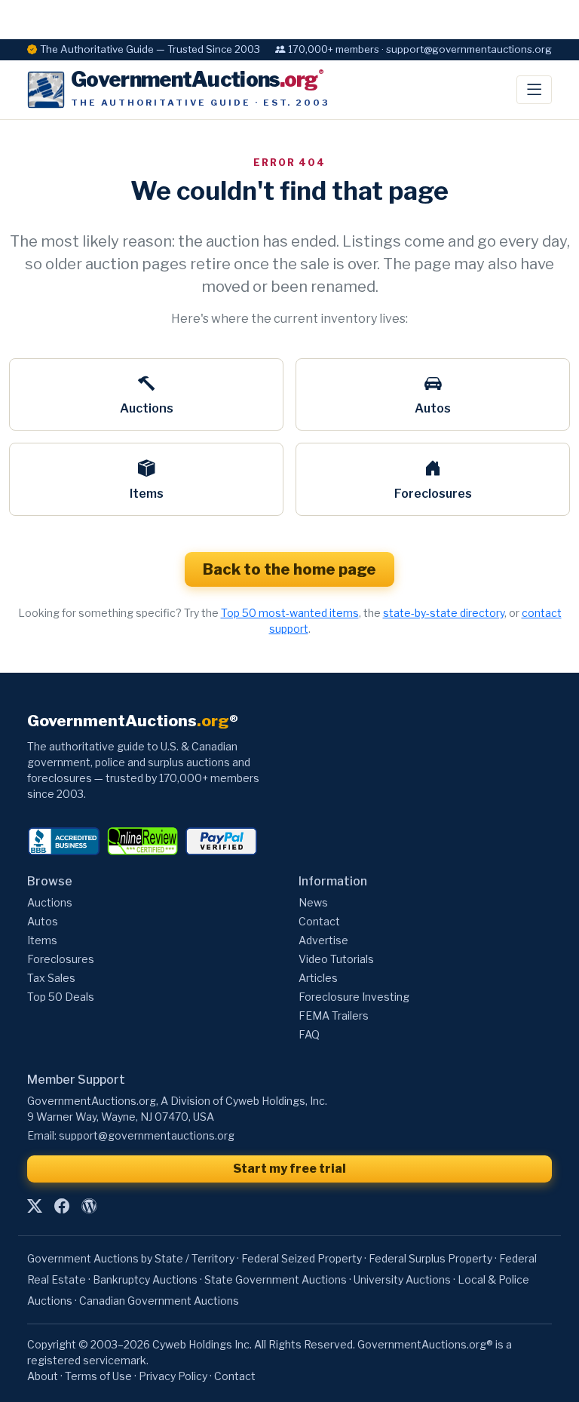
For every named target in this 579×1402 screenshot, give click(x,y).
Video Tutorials (336, 959)
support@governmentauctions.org (146, 1135)
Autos (433, 408)
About (42, 1376)
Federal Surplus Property (430, 1258)
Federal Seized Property (301, 1258)
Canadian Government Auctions (159, 1300)
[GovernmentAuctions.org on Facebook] (61, 1206)
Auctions (146, 408)
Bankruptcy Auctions (145, 1279)
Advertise (323, 940)
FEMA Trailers (334, 1015)
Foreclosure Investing (354, 996)
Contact (319, 921)
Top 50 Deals (60, 996)
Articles (318, 977)
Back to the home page (289, 569)
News (313, 902)
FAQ (309, 1034)
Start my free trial (289, 1168)
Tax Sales (51, 977)
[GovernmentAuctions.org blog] (88, 1206)
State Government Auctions (275, 1279)
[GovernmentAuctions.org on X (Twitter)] (34, 1206)
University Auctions (402, 1279)
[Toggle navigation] (534, 89)
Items (147, 493)
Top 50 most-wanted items (290, 612)
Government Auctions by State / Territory (130, 1258)
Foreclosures (433, 493)
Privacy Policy (173, 1376)
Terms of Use (98, 1376)
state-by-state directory (443, 612)
